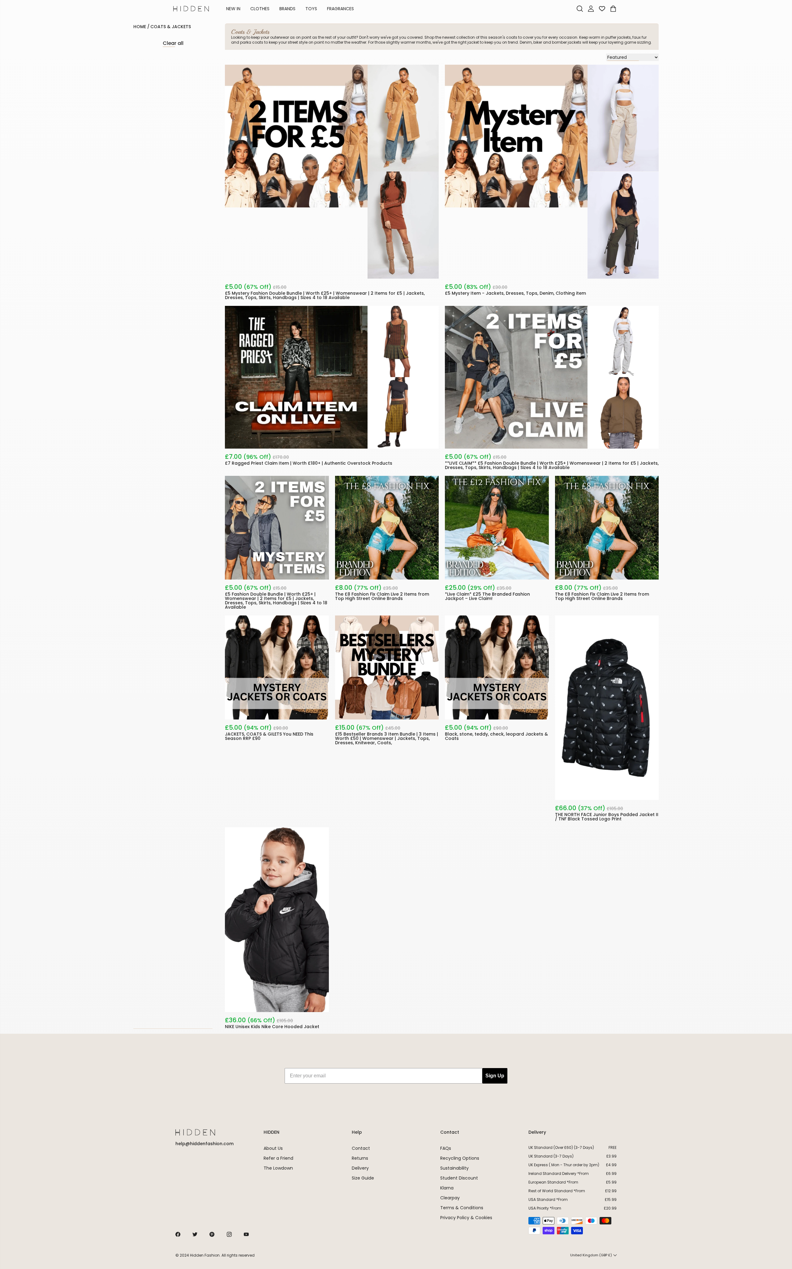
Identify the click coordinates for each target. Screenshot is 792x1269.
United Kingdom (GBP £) (591, 1255)
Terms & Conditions (461, 1208)
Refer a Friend (278, 1158)
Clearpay (450, 1198)
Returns (360, 1158)
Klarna (447, 1188)
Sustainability (454, 1168)
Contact (361, 1148)
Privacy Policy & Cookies (466, 1218)
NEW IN (233, 9)
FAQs (445, 1148)
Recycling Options (459, 1158)
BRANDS (287, 9)
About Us (273, 1148)
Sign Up (494, 1075)
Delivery (360, 1168)
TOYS (311, 9)
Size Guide (363, 1178)
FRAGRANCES (340, 9)
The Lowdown (278, 1168)
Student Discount (459, 1178)
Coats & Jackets (170, 27)
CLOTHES (259, 9)
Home (139, 27)
